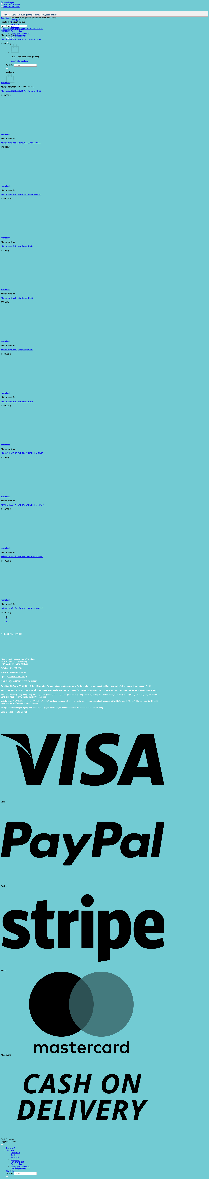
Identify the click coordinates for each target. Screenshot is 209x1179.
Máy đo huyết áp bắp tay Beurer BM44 (17, 401)
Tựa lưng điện (16, 31)
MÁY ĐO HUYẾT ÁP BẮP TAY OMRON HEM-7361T (22, 608)
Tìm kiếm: (10, 1173)
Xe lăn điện (15, 24)
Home (6, 15)
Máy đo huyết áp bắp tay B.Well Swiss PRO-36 (21, 194)
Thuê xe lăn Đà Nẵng (17, 676)
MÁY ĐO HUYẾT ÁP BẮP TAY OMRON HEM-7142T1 (22, 453)
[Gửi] (7, 1176)
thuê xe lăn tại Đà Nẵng (18, 712)
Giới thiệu (10, 1171)
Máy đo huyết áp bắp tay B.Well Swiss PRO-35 (21, 143)
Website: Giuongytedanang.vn (13, 672)
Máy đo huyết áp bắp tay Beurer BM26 (17, 246)
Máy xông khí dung (18, 36)
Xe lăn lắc (15, 1159)
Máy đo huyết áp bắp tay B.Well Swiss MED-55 (21, 91)
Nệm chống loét (17, 1162)
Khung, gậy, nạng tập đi (20, 33)
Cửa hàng (10, 1150)
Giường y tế (15, 20)
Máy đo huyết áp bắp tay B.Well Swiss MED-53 (21, 39)
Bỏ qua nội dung (7, 2)
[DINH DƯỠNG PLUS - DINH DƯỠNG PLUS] (10, 5)
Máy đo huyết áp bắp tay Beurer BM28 (17, 298)
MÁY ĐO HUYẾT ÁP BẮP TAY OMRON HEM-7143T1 (22, 505)
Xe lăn (13, 1155)
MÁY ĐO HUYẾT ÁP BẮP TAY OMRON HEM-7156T (22, 557)
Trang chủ (5, 18)
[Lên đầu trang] (2, 1144)
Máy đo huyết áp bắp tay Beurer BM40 (17, 350)
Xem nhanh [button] (5, 31)
